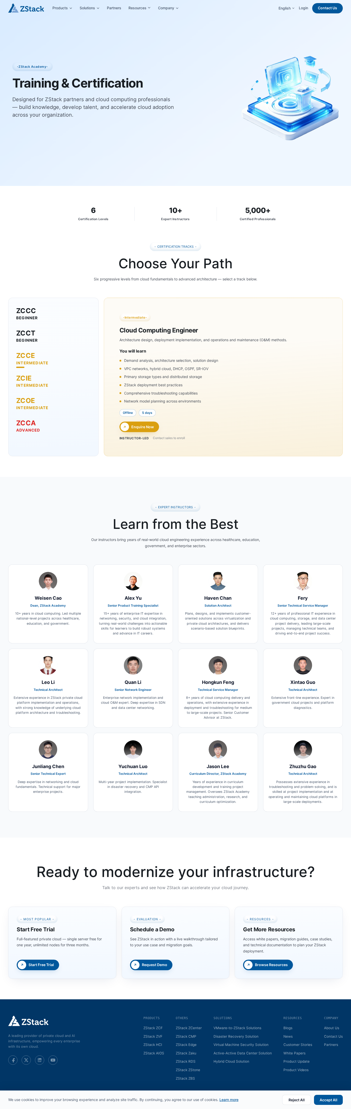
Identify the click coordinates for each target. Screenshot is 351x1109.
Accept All (328, 1100)
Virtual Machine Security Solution (241, 1045)
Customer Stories (297, 1045)
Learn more (228, 1099)
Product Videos (296, 1070)
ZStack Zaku (186, 1053)
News (288, 1036)
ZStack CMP (186, 1036)
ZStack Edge (186, 1045)
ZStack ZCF (153, 1028)
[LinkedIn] (39, 1060)
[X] (26, 1060)
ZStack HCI (152, 1045)
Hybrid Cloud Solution (231, 1061)
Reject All (297, 1100)
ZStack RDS (186, 1061)
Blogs (287, 1028)
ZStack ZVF (152, 1036)
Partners (114, 8)
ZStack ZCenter (189, 1028)
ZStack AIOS (153, 1053)
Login (303, 8)
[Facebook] (12, 1060)
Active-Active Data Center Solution (243, 1053)
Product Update (296, 1061)
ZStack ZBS (185, 1078)
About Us (331, 1028)
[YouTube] (53, 1060)
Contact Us (327, 8)
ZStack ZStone (188, 1070)
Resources (137, 8)
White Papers (294, 1053)
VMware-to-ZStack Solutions (237, 1028)
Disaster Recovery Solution (236, 1036)
